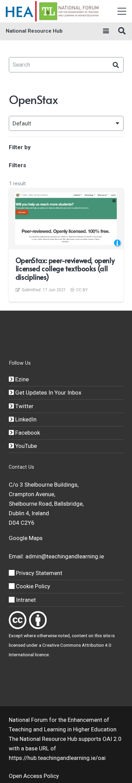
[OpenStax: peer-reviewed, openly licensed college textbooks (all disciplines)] (66, 218)
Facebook (27, 432)
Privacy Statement (38, 573)
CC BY (82, 290)
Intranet (25, 599)
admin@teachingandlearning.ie (64, 556)
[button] (122, 11)
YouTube (25, 445)
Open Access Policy (34, 775)
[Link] (17, 620)
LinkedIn (25, 419)
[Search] (116, 64)
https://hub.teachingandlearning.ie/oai (57, 757)
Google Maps (26, 538)
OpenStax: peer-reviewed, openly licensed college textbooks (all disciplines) (65, 269)
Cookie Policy (32, 586)
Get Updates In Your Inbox (47, 392)
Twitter (24, 406)
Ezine (21, 379)
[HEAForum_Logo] (53, 11)
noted (64, 635)
